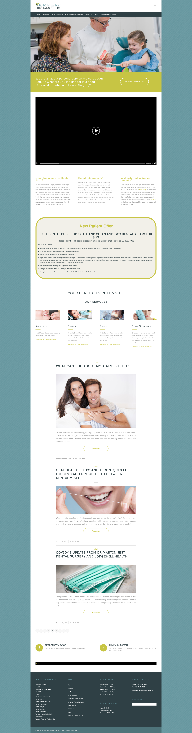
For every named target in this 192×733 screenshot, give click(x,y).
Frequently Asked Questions (76, 702)
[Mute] (155, 163)
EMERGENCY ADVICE (55, 645)
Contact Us (71, 709)
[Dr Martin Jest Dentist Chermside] (48, 6)
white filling (142, 189)
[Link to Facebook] (152, 5)
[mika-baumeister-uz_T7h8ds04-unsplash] (96, 579)
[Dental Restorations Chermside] (48, 315)
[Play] (37, 163)
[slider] (92, 163)
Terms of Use (69, 730)
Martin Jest (80, 459)
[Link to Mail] (155, 5)
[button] (96, 131)
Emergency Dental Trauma (75, 699)
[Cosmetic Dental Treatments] (80, 315)
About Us (70, 688)
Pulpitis (38, 694)
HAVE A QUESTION (118, 645)
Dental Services (72, 695)
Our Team (70, 692)
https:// (38, 663)
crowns (153, 199)
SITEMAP (75, 730)
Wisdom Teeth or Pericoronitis (45, 719)
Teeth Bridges (40, 699)
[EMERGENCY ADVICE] (39, 648)
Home (69, 685)
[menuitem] (39, 14)
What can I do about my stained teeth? (93, 366)
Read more (96, 448)
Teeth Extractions (41, 704)
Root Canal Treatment (43, 697)
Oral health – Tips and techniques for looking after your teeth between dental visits (93, 474)
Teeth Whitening (41, 711)
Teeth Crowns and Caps (43, 702)
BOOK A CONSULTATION (75, 715)
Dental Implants (41, 687)
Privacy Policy (61, 730)
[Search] (155, 14)
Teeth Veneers (40, 709)
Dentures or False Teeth (43, 689)
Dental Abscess (41, 684)
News (96, 363)
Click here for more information (46, 339)
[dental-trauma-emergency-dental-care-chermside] (144, 315)
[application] (96, 131)
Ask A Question (72, 705)
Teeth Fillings (40, 707)
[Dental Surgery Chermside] (112, 315)
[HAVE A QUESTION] (103, 648)
